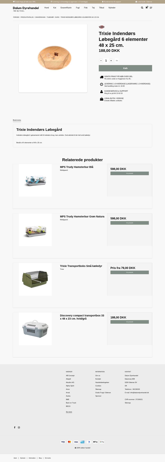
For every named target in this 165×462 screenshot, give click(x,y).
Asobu (68, 396)
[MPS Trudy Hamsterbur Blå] (35, 186)
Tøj (93, 8)
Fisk (85, 8)
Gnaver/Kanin (66, 8)
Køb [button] (125, 68)
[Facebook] (16, 427)
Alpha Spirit (70, 386)
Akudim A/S (70, 382)
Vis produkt (129, 173)
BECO (68, 406)
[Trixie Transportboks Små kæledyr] (35, 285)
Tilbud (101, 8)
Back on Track (71, 403)
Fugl (78, 8)
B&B (67, 399)
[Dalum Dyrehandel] (26, 8)
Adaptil (68, 379)
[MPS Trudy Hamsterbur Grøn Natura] (35, 235)
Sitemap (128, 403)
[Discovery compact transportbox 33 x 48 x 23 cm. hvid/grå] (35, 334)
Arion (68, 389)
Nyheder (112, 8)
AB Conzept (70, 375)
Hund (46, 8)
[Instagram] (20, 427)
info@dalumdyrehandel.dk (139, 392)
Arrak (68, 392)
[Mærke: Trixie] (101, 27)
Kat (54, 8)
